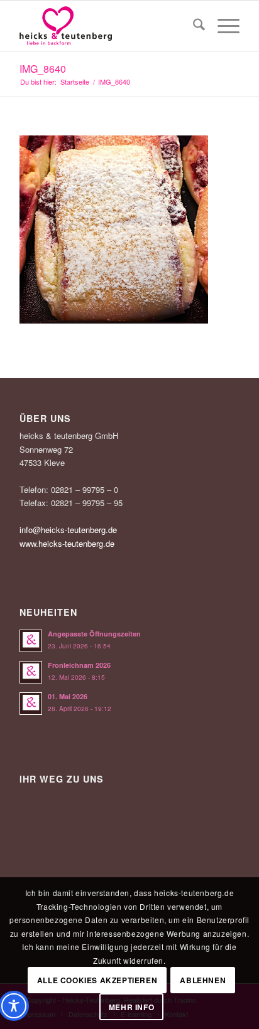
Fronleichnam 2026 (79, 665)
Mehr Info (131, 1007)
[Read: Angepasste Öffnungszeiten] (30, 641)
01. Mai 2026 (67, 696)
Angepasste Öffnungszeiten (94, 633)
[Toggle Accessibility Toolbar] (14, 1006)
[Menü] (222, 26)
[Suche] (192, 26)
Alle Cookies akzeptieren (97, 980)
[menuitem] (192, 26)
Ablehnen (203, 980)
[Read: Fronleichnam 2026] (30, 672)
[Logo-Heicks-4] (107, 26)
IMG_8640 (42, 68)
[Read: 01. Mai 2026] (30, 703)
